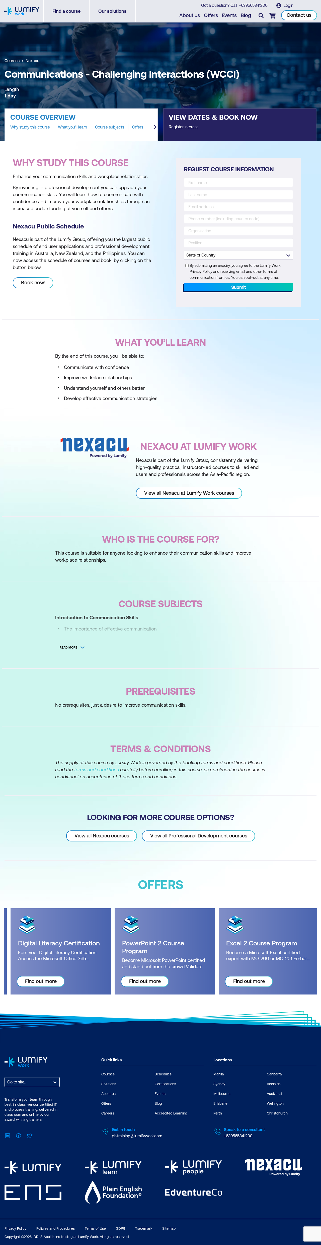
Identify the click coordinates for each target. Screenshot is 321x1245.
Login (288, 5)
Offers (211, 15)
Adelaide (274, 1084)
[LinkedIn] (8, 1135)
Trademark (143, 1228)
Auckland (274, 1094)
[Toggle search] (261, 15)
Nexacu (32, 60)
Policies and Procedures (55, 1228)
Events (229, 15)
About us (189, 15)
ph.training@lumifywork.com (137, 1136)
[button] (81, 124)
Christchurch (277, 1113)
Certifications (165, 1084)
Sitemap (169, 1228)
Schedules (163, 1074)
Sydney (219, 1084)
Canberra (274, 1074)
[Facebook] (19, 1135)
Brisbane (220, 1103)
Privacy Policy (15, 1228)
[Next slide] (155, 127)
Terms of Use (95, 1228)
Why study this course (30, 127)
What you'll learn (72, 127)
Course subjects (109, 127)
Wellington (275, 1103)
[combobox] (7, 1082)
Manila (218, 1074)
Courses (12, 60)
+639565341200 (254, 5)
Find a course (66, 11)
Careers (107, 1113)
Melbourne (221, 1094)
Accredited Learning (171, 1113)
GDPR (120, 1228)
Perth (217, 1113)
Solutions (108, 1084)
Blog (246, 15)
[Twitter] (30, 1135)
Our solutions (112, 11)
